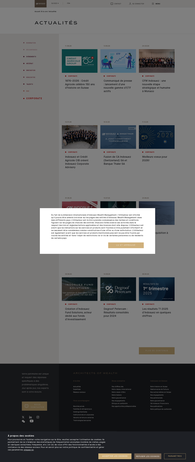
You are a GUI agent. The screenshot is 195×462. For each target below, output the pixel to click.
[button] (126, 245)
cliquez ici (29, 450)
